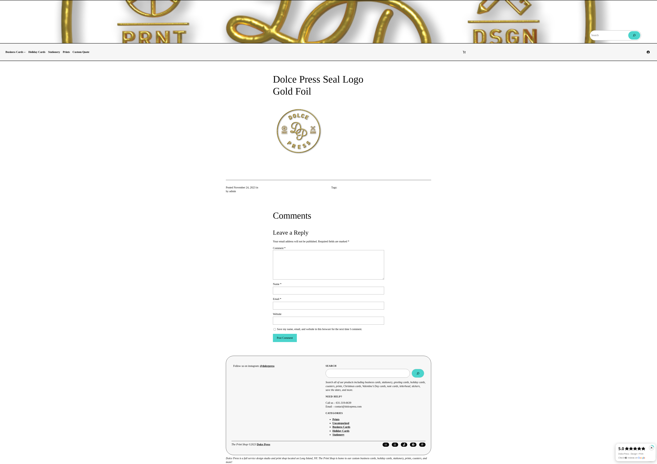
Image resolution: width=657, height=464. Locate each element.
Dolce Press (263, 444)
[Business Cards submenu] (25, 52)
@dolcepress (267, 365)
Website (277, 314)
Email (277, 299)
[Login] (648, 52)
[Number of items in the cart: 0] (464, 52)
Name (277, 284)
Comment (279, 248)
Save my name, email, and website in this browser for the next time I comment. (319, 329)
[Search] (634, 35)
